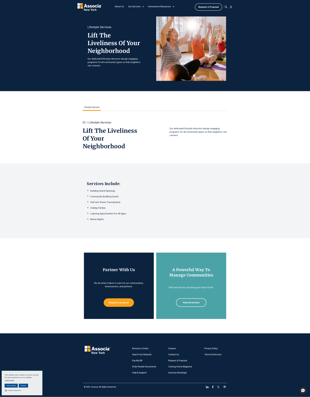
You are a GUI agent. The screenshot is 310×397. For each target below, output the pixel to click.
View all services (191, 302)
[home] (90, 7)
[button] (13, 390)
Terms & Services (212, 354)
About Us (119, 6)
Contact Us (173, 354)
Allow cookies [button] (11, 385)
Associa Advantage (177, 372)
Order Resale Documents (144, 366)
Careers (172, 348)
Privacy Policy (211, 348)
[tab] (92, 107)
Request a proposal (119, 302)
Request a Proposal (208, 7)
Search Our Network (141, 354)
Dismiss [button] (23, 385)
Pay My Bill (137, 360)
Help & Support (139, 372)
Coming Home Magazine (180, 366)
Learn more (9, 380)
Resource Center (140, 348)
